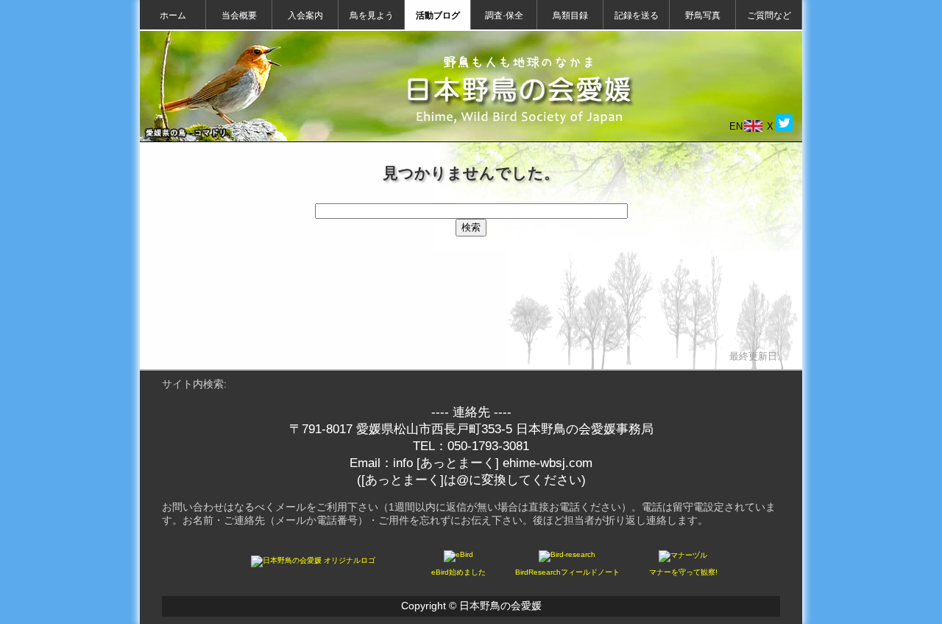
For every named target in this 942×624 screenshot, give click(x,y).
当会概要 (239, 15)
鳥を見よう (372, 15)
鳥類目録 (570, 15)
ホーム (173, 15)
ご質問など (769, 15)
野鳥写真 (702, 15)
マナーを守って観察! (683, 572)
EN (736, 126)
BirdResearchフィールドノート (567, 572)
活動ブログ (438, 15)
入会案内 (305, 15)
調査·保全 (504, 15)
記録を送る (637, 15)
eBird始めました (458, 572)
